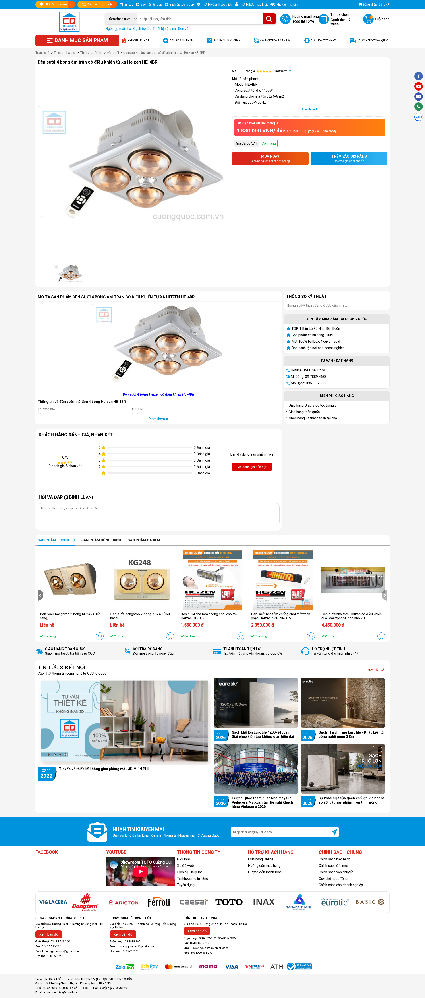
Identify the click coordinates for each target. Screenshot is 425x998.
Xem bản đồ (48, 934)
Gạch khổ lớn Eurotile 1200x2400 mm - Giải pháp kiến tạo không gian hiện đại (263, 734)
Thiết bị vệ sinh (164, 29)
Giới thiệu (184, 859)
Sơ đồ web (185, 866)
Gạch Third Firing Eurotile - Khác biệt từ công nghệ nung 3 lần (351, 734)
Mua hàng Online (260, 859)
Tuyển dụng (186, 885)
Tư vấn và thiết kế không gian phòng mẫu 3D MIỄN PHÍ (104, 769)
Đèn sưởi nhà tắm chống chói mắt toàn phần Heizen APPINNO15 (280, 616)
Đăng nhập (370, 4)
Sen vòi (183, 29)
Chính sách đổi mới (333, 866)
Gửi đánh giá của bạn (252, 467)
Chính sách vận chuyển (336, 872)
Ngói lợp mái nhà (118, 29)
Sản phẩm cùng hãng (101, 540)
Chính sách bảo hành (334, 859)
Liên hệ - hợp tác (190, 872)
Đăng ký (384, 4)
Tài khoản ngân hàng (192, 878)
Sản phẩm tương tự (56, 540)
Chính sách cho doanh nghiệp (341, 885)
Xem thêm (308, 109)
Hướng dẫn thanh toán (265, 872)
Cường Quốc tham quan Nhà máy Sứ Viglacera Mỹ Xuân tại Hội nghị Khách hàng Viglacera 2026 (262, 802)
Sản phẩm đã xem (144, 540)
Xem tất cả (376, 670)
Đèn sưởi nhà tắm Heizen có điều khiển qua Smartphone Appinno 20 (351, 616)
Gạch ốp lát (142, 29)
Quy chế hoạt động (333, 878)
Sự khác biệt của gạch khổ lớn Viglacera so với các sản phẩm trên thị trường (351, 800)
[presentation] (40, 595)
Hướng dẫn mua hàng (264, 866)
